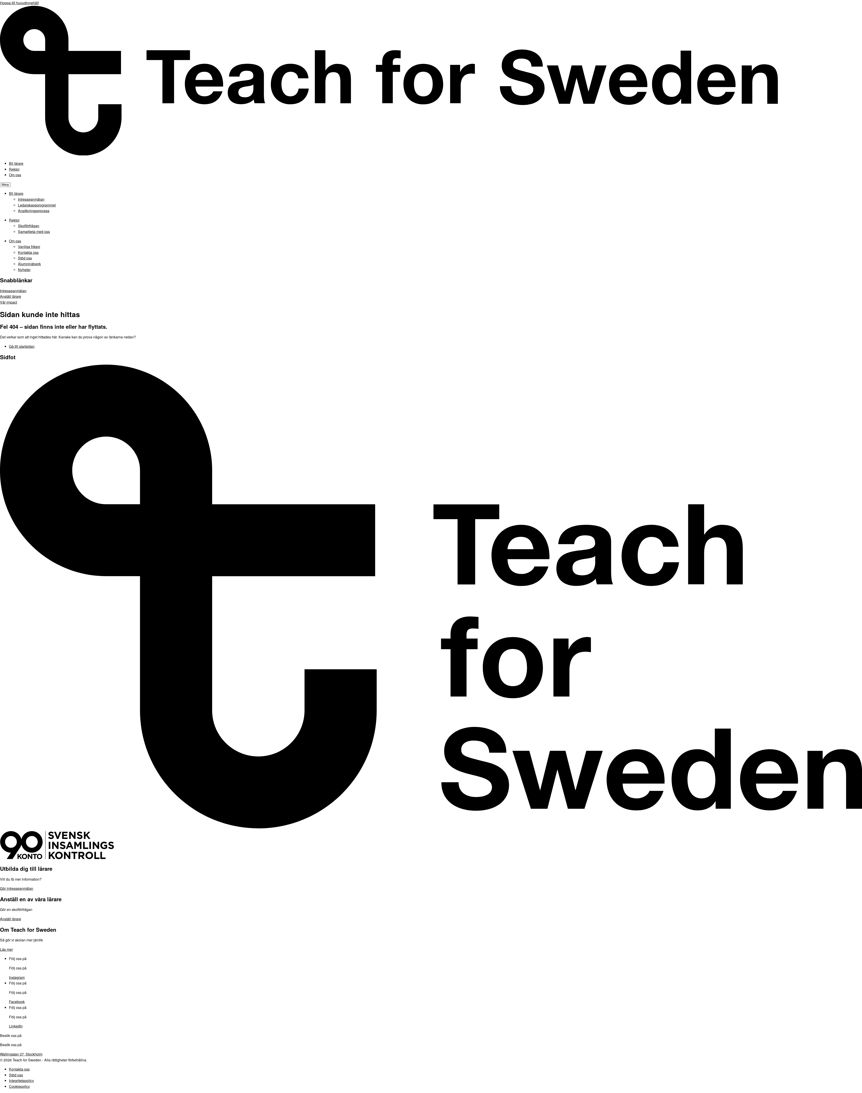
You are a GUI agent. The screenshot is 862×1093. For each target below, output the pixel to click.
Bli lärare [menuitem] (16, 193)
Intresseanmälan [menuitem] (31, 199)
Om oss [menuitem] (15, 241)
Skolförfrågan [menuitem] (28, 225)
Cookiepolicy (19, 1086)
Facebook (17, 1001)
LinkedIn (16, 1026)
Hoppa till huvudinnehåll (19, 2)
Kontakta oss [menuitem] (28, 252)
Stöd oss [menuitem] (25, 258)
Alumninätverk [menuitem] (29, 263)
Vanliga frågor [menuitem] (29, 246)
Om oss (15, 174)
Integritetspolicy (21, 1080)
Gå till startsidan (22, 346)
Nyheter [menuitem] (24, 269)
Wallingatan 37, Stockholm (21, 1054)
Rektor (14, 169)
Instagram (17, 977)
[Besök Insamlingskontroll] (57, 857)
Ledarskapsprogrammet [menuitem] (37, 205)
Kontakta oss (19, 1069)
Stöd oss (16, 1075)
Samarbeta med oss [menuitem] (34, 231)
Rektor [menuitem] (14, 220)
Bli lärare (16, 163)
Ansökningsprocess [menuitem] (33, 210)
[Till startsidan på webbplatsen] (431, 828)
